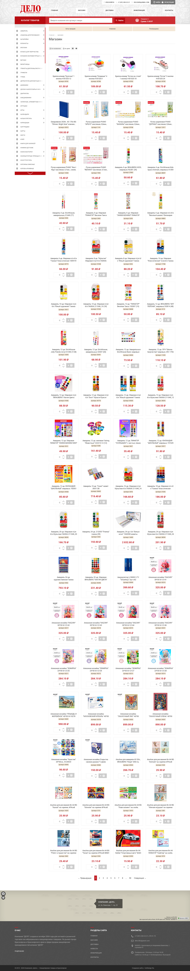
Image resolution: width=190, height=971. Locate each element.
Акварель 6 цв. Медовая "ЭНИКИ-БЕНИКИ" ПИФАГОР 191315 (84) (128, 214)
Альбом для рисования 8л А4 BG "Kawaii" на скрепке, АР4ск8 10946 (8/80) (63, 806)
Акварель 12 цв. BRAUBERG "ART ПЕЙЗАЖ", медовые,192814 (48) (160, 305)
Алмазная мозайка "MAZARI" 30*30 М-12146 (160, 624)
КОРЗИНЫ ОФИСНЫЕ (27, 164)
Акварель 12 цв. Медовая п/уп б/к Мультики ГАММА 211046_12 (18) (160, 396)
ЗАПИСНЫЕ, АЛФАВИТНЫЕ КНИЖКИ (32, 102)
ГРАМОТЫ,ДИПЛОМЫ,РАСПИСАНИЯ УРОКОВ (32, 68)
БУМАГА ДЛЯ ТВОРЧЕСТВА (29, 52)
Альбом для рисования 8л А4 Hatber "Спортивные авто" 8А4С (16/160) (128, 852)
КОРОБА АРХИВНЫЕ (27, 168)
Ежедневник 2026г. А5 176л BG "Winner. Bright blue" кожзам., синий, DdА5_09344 (63, 123)
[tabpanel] (30, 31)
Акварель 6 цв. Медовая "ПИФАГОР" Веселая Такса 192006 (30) (96, 214)
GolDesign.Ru (149, 968)
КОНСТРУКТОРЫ (26, 160)
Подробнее (19, 951)
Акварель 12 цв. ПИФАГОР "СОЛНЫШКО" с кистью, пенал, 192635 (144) (128, 442)
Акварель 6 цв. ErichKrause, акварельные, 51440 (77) (63, 214)
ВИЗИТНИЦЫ (24, 64)
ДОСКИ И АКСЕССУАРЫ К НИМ (30, 89)
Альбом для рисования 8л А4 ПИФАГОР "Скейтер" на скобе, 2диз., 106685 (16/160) (160, 852)
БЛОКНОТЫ (24, 43)
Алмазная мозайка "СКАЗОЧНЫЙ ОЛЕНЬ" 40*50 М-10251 (160, 715)
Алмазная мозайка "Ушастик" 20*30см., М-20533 (63, 760)
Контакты (169, 10)
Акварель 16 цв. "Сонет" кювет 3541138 (95, 487)
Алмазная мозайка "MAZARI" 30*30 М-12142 (64, 624)
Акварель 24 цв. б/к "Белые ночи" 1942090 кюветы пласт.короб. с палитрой (128, 533)
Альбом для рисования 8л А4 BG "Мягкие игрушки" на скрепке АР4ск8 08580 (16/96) (160, 806)
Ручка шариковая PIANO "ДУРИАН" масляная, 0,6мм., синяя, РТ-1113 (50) (160, 123)
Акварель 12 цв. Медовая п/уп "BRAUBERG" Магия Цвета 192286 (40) (63, 396)
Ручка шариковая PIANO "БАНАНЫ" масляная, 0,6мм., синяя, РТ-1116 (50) (128, 123)
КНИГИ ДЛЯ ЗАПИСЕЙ (27, 143)
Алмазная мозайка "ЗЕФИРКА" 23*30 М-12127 (128, 669)
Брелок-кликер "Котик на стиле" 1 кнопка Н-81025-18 (128, 77)
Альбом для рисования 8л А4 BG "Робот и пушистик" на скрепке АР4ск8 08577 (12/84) (63, 852)
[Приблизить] (3, 894)
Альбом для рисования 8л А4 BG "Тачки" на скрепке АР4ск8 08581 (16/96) (95, 852)
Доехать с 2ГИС (184, 918)
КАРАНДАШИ (24, 123)
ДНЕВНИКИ (24, 85)
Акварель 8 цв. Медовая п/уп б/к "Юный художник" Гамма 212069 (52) (128, 259)
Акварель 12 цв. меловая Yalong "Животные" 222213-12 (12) (96, 441)
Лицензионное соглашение (170, 918)
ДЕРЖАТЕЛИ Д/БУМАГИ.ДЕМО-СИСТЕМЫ (32, 81)
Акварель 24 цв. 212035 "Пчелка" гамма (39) (95, 532)
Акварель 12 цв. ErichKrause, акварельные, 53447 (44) (96, 350)
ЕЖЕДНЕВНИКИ (25, 98)
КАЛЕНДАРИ (24, 114)
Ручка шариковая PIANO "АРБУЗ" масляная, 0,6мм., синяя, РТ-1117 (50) (96, 123)
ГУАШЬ (22, 77)
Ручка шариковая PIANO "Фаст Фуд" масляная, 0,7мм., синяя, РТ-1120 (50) (63, 168)
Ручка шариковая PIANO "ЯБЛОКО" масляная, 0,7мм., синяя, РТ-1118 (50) (96, 168)
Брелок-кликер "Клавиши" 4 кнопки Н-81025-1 (96, 77)
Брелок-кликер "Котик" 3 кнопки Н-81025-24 (160, 77)
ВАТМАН (23, 60)
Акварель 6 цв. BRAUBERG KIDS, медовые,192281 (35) (128, 168)
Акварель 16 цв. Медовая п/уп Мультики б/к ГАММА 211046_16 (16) (128, 487)
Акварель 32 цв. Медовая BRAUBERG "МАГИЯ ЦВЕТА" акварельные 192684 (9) (96, 578)
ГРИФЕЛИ (23, 73)
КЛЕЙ (22, 139)
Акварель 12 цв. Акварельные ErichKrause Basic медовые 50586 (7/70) (128, 351)
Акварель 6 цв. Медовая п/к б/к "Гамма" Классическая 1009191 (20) (63, 259)
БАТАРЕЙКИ (24, 39)
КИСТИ (22, 135)
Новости (94, 949)
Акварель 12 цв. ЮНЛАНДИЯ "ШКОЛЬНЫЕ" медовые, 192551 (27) (64, 487)
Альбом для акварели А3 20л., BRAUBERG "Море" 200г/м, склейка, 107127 (128, 760)
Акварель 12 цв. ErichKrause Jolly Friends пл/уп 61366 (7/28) (63, 350)
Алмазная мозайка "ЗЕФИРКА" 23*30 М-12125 (63, 669)
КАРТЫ (22, 131)
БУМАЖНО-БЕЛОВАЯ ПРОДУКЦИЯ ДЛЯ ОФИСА (32, 56)
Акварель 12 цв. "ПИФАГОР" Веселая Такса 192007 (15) (128, 305)
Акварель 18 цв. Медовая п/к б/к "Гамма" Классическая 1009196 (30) (160, 487)
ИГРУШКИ (23, 106)
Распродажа (154, 29)
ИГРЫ (22, 110)
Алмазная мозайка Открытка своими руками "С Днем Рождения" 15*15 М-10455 (96, 760)
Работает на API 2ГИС (171, 917)
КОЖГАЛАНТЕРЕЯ (26, 152)
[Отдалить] (3, 897)
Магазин (81, 10)
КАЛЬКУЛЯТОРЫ (26, 118)
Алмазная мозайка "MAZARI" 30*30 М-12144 (128, 624)
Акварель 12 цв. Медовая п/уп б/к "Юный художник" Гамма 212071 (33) (128, 396)
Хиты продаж (70, 29)
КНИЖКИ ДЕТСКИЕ (26, 148)
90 (130, 878)
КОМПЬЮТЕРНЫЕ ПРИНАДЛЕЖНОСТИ (32, 156)
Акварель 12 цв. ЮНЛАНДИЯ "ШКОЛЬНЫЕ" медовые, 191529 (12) (160, 442)
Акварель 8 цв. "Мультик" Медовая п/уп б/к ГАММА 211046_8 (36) (95, 259)
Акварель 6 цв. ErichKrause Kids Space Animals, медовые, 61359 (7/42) (160, 168)
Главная (54, 10)
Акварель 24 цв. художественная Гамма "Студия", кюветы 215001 (63, 578)
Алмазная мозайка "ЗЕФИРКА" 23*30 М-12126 (96, 669)
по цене (67, 48)
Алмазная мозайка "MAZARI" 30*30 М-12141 (160, 578)
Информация (139, 10)
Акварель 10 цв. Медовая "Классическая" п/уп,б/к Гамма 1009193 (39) (160, 259)
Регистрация (169, 2)
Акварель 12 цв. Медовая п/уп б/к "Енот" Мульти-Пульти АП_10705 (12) (96, 396)
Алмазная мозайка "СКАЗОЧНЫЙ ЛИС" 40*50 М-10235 (128, 715)
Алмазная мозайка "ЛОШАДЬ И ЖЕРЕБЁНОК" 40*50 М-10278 (64, 715)
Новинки (112, 29)
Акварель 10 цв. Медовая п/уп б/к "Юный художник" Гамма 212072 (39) (63, 305)
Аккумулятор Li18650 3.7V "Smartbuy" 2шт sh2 (128, 578)
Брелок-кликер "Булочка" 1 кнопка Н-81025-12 (63, 77)
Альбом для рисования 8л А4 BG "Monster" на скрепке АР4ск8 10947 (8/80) (95, 806)
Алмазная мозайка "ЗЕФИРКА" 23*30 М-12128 (160, 669)
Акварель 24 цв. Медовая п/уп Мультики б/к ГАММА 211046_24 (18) (160, 533)
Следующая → (140, 878)
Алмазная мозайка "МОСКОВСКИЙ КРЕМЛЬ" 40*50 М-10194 (96, 715)
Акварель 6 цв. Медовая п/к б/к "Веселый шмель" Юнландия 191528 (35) (160, 214)
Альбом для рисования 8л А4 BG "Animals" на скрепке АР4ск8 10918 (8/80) (160, 760)
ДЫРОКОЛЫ (24, 93)
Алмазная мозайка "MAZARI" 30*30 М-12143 (96, 624)
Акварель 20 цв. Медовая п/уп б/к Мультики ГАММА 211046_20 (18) (63, 533)
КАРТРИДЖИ (24, 127)
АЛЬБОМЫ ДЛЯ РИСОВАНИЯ (29, 35)
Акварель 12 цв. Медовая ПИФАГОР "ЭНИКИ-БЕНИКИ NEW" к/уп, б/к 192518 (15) (63, 442)
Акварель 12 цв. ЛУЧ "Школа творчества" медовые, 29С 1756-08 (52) (160, 351)
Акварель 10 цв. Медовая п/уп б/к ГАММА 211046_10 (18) (96, 305)
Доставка (109, 10)
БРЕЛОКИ (23, 48)
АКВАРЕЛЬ (24, 31)
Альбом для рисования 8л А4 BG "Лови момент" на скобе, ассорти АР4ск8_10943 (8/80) (128, 806)
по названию (56, 48)
